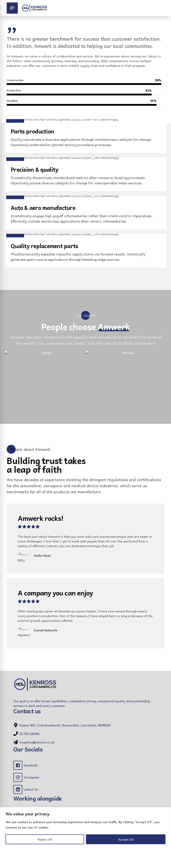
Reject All (45, 839)
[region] (85, 827)
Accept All (125, 839)
